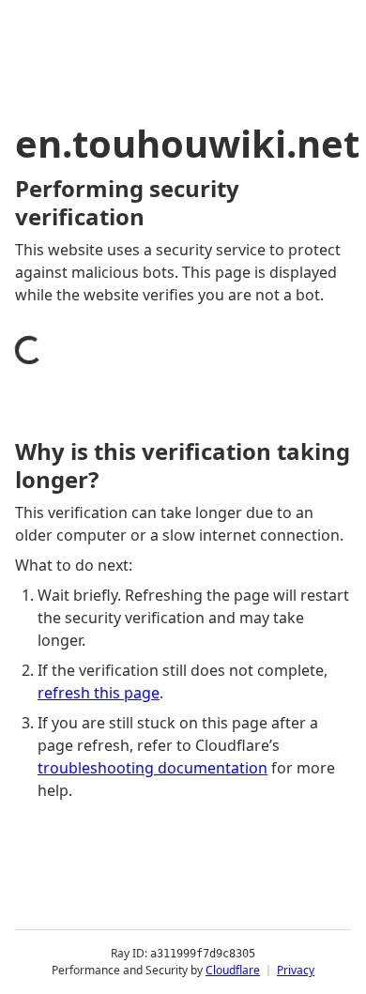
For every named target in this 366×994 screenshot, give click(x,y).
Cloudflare (233, 970)
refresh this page (99, 692)
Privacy (295, 970)
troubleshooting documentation (152, 767)
